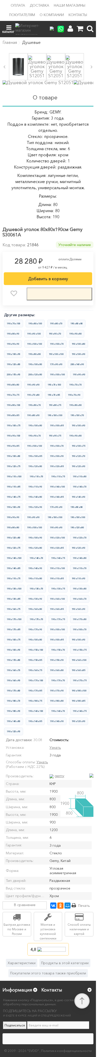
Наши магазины (69, 5)
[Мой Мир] (67, 906)
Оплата (18, 5)
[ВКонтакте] (53, 906)
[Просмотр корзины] (80, 28)
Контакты (78, 14)
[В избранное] (14, 293)
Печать (84, 905)
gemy (59, 775)
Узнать (55, 747)
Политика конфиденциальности (66, 1051)
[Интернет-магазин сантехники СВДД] (30, 29)
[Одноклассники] (60, 906)
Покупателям (22, 14)
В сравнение (25, 905)
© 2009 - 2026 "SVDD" (22, 1051)
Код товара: (14, 244)
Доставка (39, 5)
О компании (52, 14)
